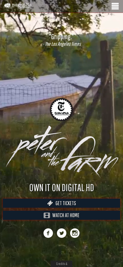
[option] (61, 40)
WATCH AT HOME (65, 221)
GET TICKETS (64, 209)
